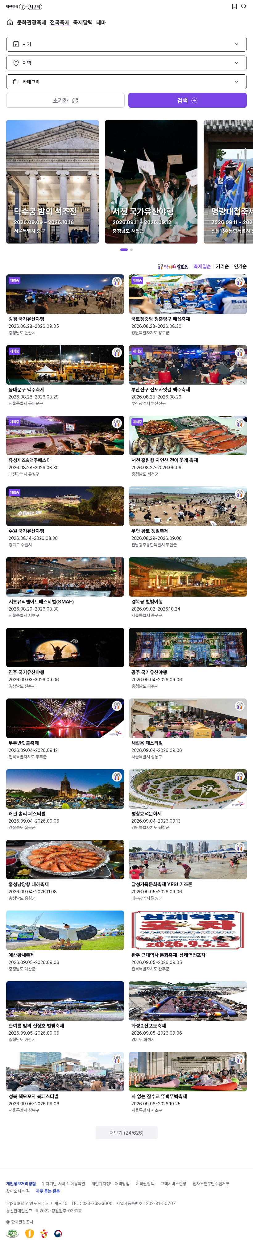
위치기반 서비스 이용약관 (63, 1183)
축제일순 (202, 266)
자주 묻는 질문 (48, 1191)
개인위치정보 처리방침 (110, 1183)
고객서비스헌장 (173, 1183)
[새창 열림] (12, 1233)
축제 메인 (10, 22)
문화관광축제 (32, 22)
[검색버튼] (244, 6)
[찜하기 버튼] (234, 6)
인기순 (240, 266)
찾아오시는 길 (18, 1191)
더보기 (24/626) (127, 1133)
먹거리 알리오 (173, 267)
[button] (124, 249)
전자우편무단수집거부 (211, 1183)
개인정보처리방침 (21, 1183)
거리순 (222, 266)
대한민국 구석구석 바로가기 (24, 7)
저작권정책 (145, 1183)
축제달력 (83, 22)
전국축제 (60, 22)
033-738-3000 (97, 1203)
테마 (101, 22)
